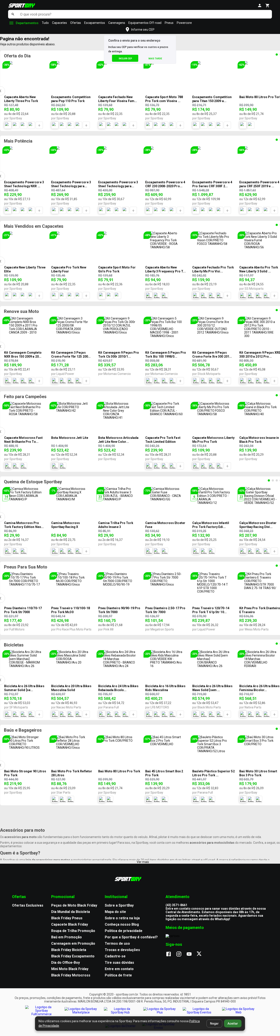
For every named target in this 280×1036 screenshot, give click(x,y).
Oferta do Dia (17, 55)
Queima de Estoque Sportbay (33, 481)
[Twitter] (201, 954)
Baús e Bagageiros (23, 730)
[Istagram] (181, 954)
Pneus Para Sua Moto (25, 567)
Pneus (169, 23)
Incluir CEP (125, 58)
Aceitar (233, 1023)
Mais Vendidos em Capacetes (33, 226)
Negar (214, 1023)
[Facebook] (171, 954)
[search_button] (13, 14)
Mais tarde (155, 58)
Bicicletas (14, 645)
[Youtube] (191, 954)
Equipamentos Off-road (144, 23)
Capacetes (59, 23)
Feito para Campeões (25, 396)
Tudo (45, 23)
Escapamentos (94, 23)
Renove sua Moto (21, 311)
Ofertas (75, 23)
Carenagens (116, 23)
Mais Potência (18, 141)
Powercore (184, 23)
